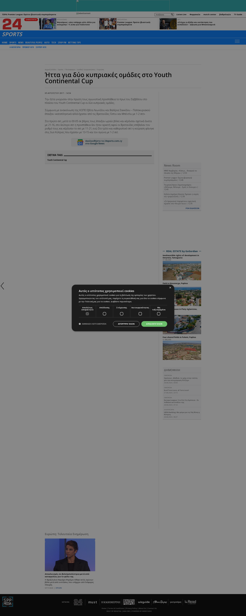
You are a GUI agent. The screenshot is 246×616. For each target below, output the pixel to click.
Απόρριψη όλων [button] (126, 324)
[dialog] (123, 308)
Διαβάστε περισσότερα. (121, 301)
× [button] (170, 288)
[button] (92, 323)
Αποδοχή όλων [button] (154, 324)
